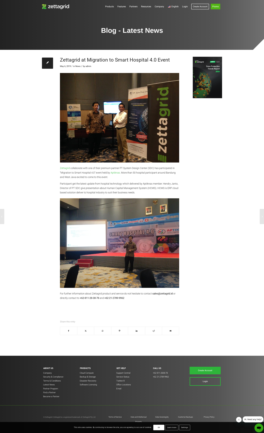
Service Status (122, 377)
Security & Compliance (53, 377)
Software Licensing (88, 384)
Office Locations (123, 384)
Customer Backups (185, 417)
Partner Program (50, 388)
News (78, 66)
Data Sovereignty (162, 417)
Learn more (171, 427)
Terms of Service (115, 417)
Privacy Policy (209, 417)
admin (88, 66)
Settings (184, 427)
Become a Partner (51, 396)
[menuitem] (109, 6)
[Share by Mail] (170, 331)
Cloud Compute (87, 373)
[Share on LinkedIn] (136, 331)
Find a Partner (49, 392)
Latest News (49, 384)
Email (118, 388)
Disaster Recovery (88, 381)
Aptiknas (115, 172)
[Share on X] (85, 331)
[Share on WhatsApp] (102, 331)
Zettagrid (65, 168)
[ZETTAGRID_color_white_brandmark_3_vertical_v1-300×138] (56, 6)
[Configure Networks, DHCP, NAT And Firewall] (2, 216)
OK (159, 427)
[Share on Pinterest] (119, 331)
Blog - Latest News (132, 30)
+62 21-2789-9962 (161, 377)
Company (47, 373)
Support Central (123, 373)
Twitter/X (120, 381)
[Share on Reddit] (153, 331)
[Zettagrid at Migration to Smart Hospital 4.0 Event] (47, 63)
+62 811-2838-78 (160, 373)
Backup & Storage (88, 377)
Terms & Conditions (52, 381)
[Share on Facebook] (68, 331)
